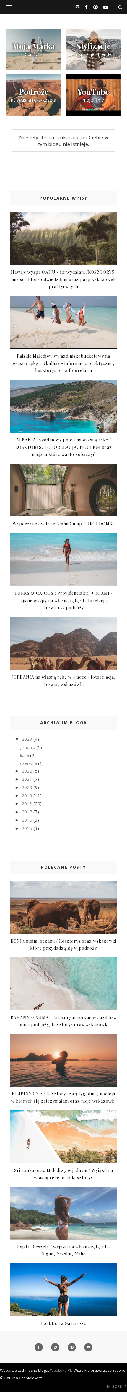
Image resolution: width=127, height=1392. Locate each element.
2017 (27, 812)
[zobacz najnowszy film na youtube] (93, 114)
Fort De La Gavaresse (63, 1323)
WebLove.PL (61, 1370)
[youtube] (103, 7)
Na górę (114, 1386)
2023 (27, 739)
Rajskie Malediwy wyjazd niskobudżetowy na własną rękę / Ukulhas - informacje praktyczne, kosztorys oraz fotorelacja (64, 363)
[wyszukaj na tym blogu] (120, 7)
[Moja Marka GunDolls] (33, 68)
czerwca (29, 763)
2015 (27, 828)
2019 (27, 795)
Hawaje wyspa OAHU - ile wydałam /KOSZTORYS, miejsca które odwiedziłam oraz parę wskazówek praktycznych (63, 279)
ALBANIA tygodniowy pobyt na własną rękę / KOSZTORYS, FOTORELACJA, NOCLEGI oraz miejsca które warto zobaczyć (63, 447)
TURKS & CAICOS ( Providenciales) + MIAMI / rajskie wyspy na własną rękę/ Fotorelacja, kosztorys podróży (63, 600)
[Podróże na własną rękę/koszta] (33, 114)
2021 (27, 779)
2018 (27, 803)
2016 (27, 820)
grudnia (28, 747)
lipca (25, 755)
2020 (27, 787)
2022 (27, 771)
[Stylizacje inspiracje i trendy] (93, 68)
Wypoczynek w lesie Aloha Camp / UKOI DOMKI (63, 523)
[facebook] (84, 7)
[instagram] (75, 7)
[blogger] (93, 7)
